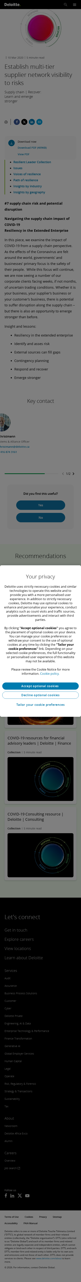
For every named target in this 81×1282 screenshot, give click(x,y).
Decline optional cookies (40, 695)
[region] (40, 641)
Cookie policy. (49, 674)
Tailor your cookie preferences (40, 705)
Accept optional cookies (40, 686)
